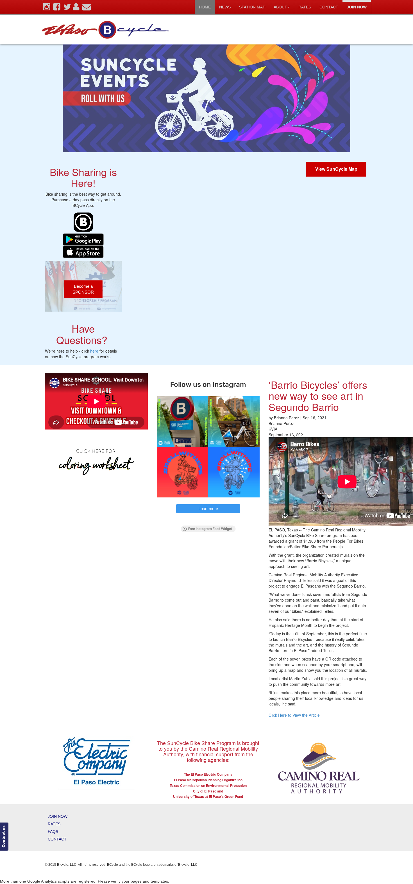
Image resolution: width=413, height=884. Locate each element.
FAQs (53, 831)
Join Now (357, 7)
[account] (76, 8)
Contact (328, 7)
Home (205, 7)
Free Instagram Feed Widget (210, 529)
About (280, 7)
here (94, 351)
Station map (252, 7)
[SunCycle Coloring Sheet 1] (96, 461)
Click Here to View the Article (294, 715)
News (225, 7)
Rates (304, 7)
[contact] (86, 8)
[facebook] (56, 8)
